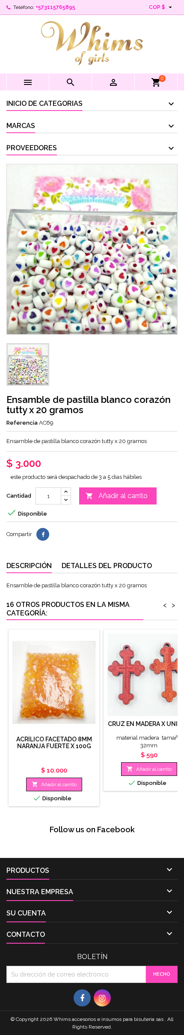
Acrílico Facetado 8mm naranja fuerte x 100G (54, 742)
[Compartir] (42, 534)
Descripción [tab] (29, 566)
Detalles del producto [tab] (107, 566)
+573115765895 (55, 7)
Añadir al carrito (117, 496)
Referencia (22, 423)
